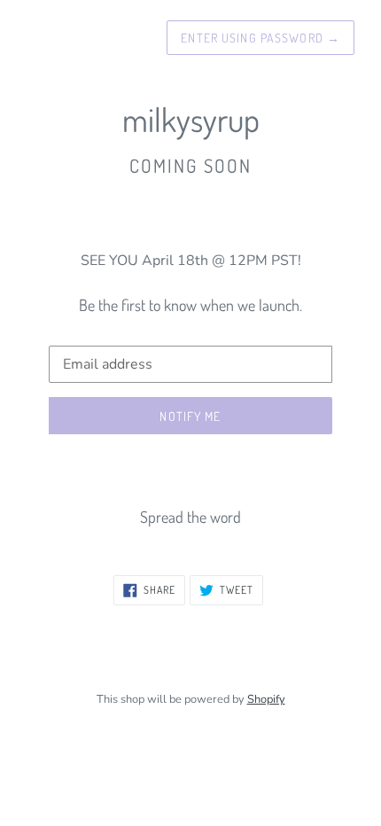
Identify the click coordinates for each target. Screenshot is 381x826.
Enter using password (260, 37)
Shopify (266, 699)
